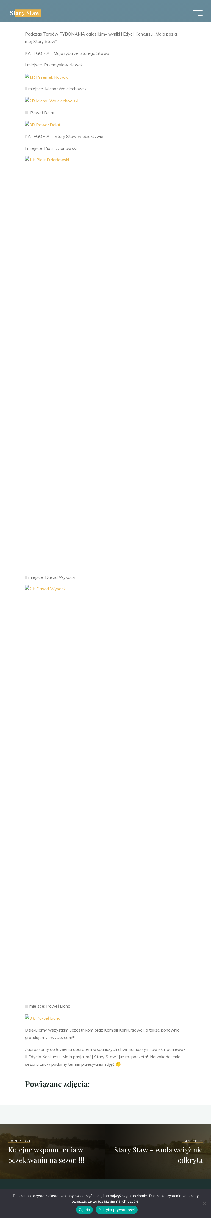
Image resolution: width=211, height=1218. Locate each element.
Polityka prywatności (116, 1210)
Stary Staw (25, 13)
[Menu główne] (198, 13)
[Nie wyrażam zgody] (204, 1203)
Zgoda (84, 1210)
